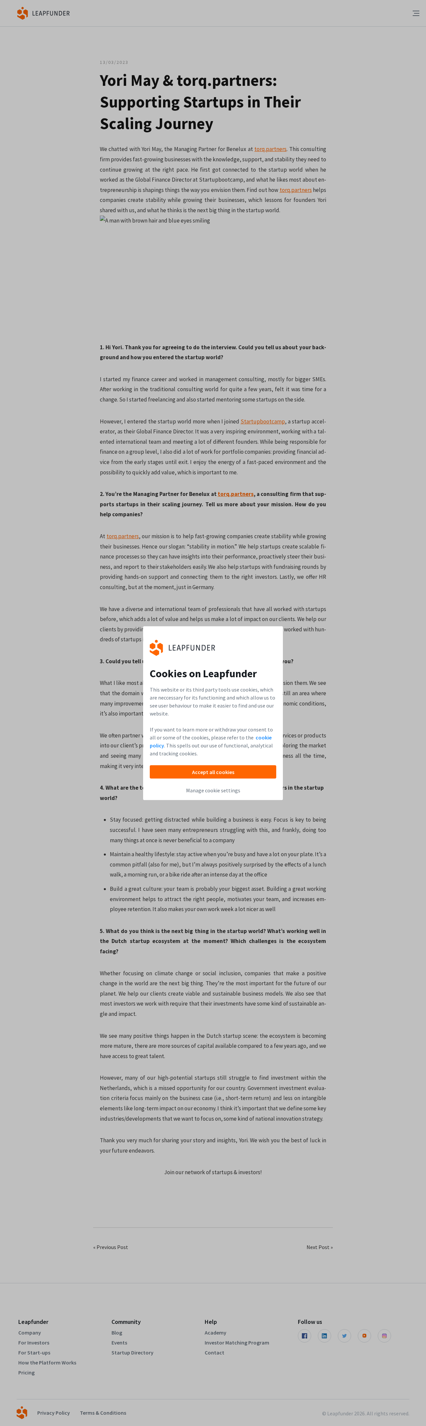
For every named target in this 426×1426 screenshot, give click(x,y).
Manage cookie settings (213, 790)
